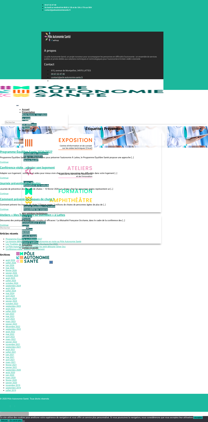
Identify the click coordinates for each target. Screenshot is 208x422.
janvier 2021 (11, 367)
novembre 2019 (13, 385)
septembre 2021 (13, 347)
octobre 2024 (12, 283)
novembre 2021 (13, 344)
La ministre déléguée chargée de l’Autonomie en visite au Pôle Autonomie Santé (43, 241)
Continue (4, 162)
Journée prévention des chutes (20, 183)
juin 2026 (10, 265)
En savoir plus (16, 420)
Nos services (28, 130)
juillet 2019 (11, 390)
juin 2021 (10, 354)
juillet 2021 (11, 352)
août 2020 (10, 372)
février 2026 (11, 270)
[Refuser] (24, 421)
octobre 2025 (12, 275)
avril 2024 (10, 296)
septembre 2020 (13, 370)
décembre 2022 (13, 326)
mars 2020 (11, 377)
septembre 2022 (13, 329)
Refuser (4, 420)
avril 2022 (10, 337)
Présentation (28, 112)
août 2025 (10, 278)
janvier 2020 (11, 382)
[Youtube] (17, 406)
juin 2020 (10, 375)
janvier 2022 (11, 342)
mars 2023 (11, 321)
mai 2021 (10, 357)
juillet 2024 (11, 291)
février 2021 (11, 365)
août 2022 (10, 331)
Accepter (198, 417)
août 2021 (10, 349)
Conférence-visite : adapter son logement (27, 168)
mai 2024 (10, 293)
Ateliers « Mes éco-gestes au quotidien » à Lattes (32, 215)
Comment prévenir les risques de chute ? (27, 199)
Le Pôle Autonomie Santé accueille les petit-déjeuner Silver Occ (36, 246)
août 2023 (10, 308)
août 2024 (10, 288)
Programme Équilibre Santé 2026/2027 (26, 152)
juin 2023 (10, 314)
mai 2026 (10, 268)
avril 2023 (10, 319)
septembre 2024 (13, 285)
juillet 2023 (11, 311)
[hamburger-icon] (17, 105)
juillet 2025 (11, 280)
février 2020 (11, 380)
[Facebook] (8, 406)
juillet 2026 (11, 263)
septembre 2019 (13, 388)
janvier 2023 (11, 324)
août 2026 (10, 260)
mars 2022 (11, 339)
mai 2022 (10, 334)
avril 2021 (10, 359)
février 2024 (11, 298)
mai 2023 (10, 316)
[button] (42, 30)
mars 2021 (11, 362)
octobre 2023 (12, 303)
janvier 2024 (11, 301)
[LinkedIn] (13, 406)
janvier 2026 (11, 273)
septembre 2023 (13, 306)
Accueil (25, 109)
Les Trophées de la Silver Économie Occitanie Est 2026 (32, 244)
